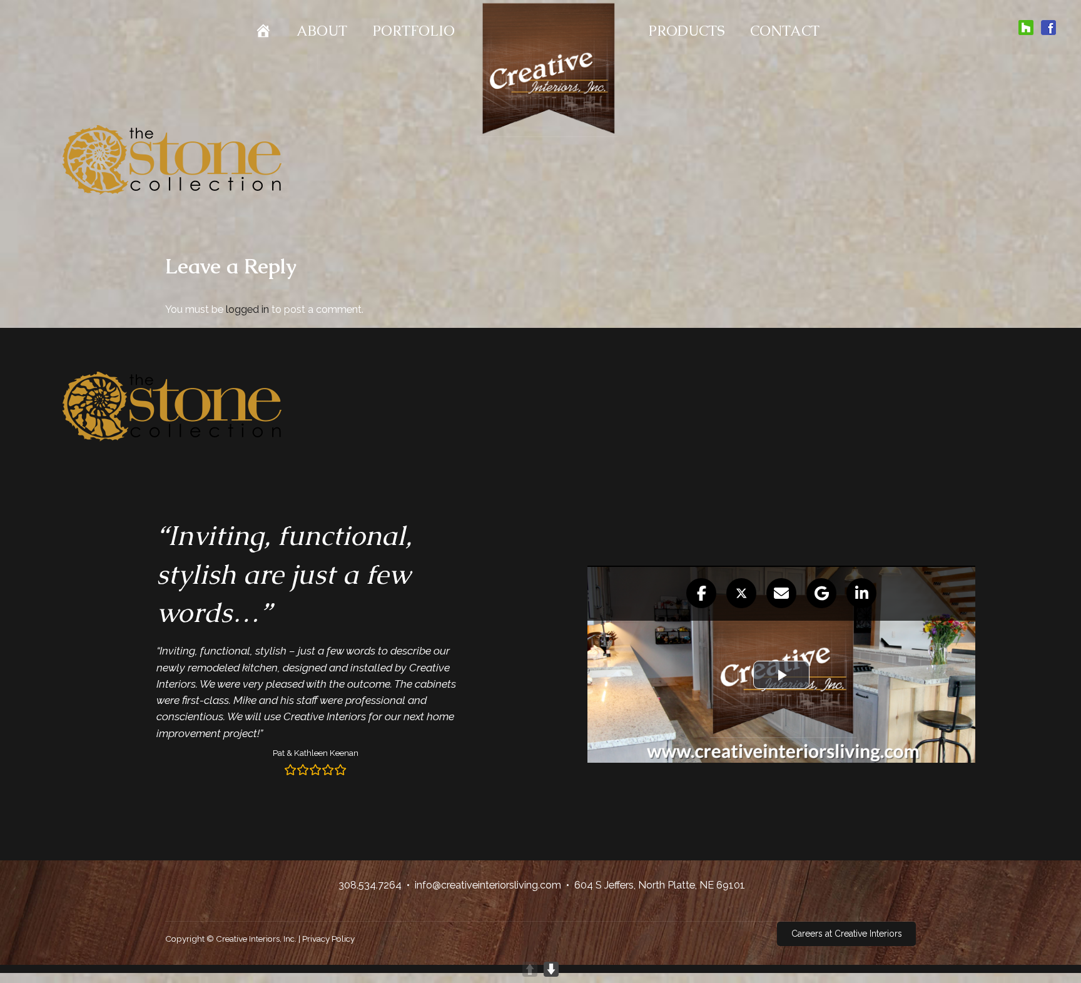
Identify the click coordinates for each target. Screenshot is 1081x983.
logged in (247, 309)
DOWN (551, 969)
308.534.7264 (370, 885)
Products (686, 31)
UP (529, 969)
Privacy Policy (328, 939)
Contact (785, 31)
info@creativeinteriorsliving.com (488, 885)
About (322, 31)
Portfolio (413, 31)
